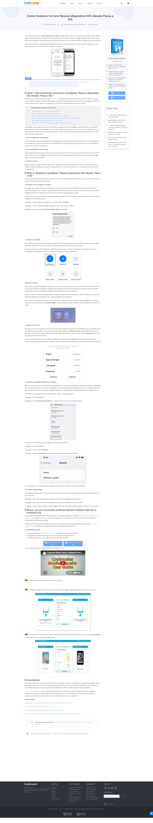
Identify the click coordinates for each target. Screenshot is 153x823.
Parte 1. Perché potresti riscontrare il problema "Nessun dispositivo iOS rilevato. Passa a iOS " (59, 82)
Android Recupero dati (74, 789)
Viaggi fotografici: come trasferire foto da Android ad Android (117, 121)
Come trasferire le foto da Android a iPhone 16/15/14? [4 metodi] (44, 710)
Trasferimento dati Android (75, 787)
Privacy (60, 809)
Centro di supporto (90, 787)
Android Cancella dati (74, 791)
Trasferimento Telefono (117, 58)
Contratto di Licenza (68, 809)
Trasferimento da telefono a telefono (74, 24)
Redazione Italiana (50, 24)
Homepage (62, 3)
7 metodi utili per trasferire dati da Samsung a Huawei (117, 116)
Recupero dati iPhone (74, 799)
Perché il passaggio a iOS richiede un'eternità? (47, 113)
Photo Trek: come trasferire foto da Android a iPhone (117, 138)
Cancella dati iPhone (73, 801)
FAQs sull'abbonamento (92, 797)
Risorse (53, 795)
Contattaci (53, 789)
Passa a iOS (55, 99)
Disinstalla (77, 809)
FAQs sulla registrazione (91, 799)
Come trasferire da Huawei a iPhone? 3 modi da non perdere (118, 133)
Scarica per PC (118, 93)
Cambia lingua (109, 804)
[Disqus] (63, 761)
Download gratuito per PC (54, 544)
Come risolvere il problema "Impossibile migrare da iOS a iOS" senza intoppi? (57, 118)
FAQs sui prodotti (90, 791)
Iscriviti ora (123, 796)
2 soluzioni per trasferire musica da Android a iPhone (41, 706)
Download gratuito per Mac (74, 544)
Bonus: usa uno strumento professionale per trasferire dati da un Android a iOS (55, 86)
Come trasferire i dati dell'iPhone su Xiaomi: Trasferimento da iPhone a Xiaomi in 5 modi (117, 144)
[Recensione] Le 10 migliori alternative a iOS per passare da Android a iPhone (48, 703)
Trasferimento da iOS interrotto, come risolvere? (48, 120)
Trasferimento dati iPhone (75, 797)
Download (53, 793)
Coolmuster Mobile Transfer (33, 691)
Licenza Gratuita (55, 799)
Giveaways (53, 797)
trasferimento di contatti (47, 533)
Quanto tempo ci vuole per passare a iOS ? (46, 111)
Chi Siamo (53, 787)
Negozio (53, 791)
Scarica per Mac (118, 98)
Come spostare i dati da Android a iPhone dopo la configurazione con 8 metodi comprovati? (52, 714)
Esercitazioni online (90, 789)
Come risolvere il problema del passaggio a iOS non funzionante (53, 123)
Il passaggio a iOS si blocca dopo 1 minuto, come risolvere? (51, 116)
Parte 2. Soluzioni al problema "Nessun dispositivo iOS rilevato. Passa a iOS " (54, 84)
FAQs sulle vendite (90, 793)
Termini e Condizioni (53, 809)
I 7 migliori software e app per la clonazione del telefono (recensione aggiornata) (117, 127)
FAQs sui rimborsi (90, 795)
